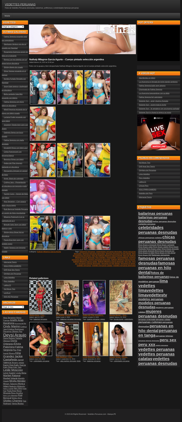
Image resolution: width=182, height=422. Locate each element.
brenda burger (118, 319)
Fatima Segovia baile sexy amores (152, 86)
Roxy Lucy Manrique (10, 395)
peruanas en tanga (128, 264)
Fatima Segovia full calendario (150, 97)
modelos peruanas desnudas (154, 305)
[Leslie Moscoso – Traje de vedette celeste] (96, 339)
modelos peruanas (150, 299)
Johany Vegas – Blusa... (118, 357)
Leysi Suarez (9, 373)
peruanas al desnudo (146, 320)
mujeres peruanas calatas (96, 319)
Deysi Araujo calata (145, 247)
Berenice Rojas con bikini (14, 159)
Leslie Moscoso (13, 370)
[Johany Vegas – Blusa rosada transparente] (122, 339)
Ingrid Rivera (9, 353)
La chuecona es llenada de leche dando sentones (158, 82)
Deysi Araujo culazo (153, 249)
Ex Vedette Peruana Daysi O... (67, 315)
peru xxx (146, 344)
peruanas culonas (150, 322)
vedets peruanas (162, 345)
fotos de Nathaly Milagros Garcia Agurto (107, 256)
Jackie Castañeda (13, 358)
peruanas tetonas (164, 336)
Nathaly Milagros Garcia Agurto (49, 252)
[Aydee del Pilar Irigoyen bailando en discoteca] (96, 297)
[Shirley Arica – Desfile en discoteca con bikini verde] (42, 339)
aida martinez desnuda (68, 361)
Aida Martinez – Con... (64, 357)
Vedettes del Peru (146, 193)
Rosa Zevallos (17, 393)
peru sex (128, 262)
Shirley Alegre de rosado (13, 67)
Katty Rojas (8, 367)
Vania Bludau (18, 403)
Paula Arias (11, 391)
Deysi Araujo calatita (160, 247)
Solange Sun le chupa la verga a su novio (155, 113)
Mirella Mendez (17, 381)
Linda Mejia (21, 373)
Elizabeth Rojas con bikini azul (16, 148)
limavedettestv (122, 258)
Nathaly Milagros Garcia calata (85, 262)
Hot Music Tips (9, 289)
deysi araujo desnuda (146, 251)
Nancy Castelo (8, 388)
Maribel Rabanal (11, 375)
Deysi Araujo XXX (144, 255)
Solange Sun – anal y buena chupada (153, 101)
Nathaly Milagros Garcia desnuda (111, 262)
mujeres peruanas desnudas (99, 260)
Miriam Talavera (10, 384)
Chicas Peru (143, 186)
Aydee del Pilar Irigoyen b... (93, 315)
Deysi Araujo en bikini (146, 253)
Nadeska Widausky (17, 386)
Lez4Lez (7, 293)
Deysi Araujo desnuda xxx (164, 251)
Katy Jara (17, 367)
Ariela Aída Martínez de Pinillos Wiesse (68, 362)
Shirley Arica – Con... (37, 315)
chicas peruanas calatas (150, 238)
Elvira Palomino (12, 345)
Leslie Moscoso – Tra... (92, 357)
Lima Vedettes (9, 278)
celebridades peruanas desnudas (109, 252)
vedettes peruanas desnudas (124, 266)
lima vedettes (100, 258)
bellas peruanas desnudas (164, 222)
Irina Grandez (12, 355)
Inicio (7, 16)
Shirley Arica (17, 398)
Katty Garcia (20, 365)
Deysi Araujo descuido (170, 249)
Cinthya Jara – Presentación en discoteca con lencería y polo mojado (14, 186)
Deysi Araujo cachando (165, 245)
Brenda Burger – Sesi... (118, 315)
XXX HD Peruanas (11, 297)
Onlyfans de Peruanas (12, 274)
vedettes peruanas (84, 266)
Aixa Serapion (9, 318)
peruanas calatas (163, 320)
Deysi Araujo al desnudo (147, 245)
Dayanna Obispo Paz (12, 331)
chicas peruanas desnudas (157, 239)
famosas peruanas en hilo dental (118, 254)
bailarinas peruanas (87, 252)
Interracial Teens (10, 262)
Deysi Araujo (14, 335)
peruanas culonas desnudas (89, 264)
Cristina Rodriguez (15, 329)
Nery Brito (18, 389)
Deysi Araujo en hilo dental (165, 253)
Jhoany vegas (18, 362)
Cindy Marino (11, 326)
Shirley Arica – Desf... (37, 357)
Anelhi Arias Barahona (13, 322)
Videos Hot (148, 73)
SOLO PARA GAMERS (12, 266)
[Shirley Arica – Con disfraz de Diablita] (42, 297)
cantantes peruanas (146, 224)
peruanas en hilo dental (110, 264)
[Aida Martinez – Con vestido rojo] (69, 339)
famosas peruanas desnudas (93, 254)
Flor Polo (17, 350)
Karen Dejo (8, 365)
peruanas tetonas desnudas (148, 341)
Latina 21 (7, 285)
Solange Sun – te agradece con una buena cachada (159, 109)
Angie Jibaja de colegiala (13, 179)
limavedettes (111, 258)
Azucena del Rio (20, 323)
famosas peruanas (161, 255)
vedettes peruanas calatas (102, 266)
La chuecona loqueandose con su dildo (154, 93)
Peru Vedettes (9, 281)
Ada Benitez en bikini (147, 78)
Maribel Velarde (10, 378)
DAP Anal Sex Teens (12, 270)
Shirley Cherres (12, 400)
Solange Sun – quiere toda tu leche (152, 105)
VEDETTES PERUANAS (20, 4)
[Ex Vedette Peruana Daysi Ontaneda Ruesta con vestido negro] (69, 297)
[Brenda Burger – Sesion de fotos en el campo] (122, 297)
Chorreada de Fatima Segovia (150, 90)
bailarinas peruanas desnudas (70, 319)
